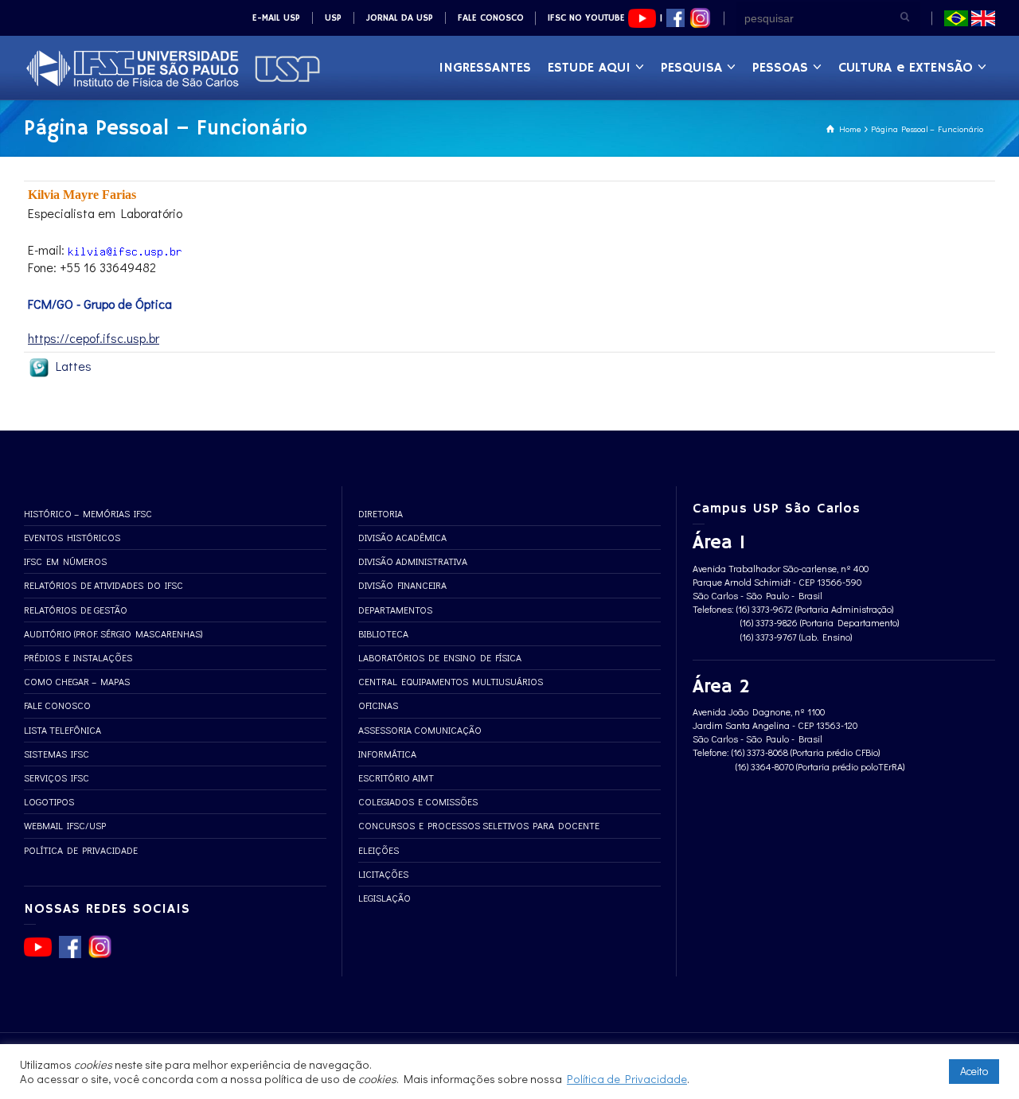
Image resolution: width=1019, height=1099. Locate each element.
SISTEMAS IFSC (56, 753)
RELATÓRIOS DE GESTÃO (75, 609)
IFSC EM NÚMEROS (65, 561)
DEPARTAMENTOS (395, 609)
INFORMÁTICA (387, 753)
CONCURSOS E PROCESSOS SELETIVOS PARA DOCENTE (478, 825)
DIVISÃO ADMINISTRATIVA (412, 561)
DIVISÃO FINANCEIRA (402, 585)
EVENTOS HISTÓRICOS (72, 537)
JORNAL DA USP (399, 18)
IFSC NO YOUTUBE (588, 18)
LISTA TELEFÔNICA (62, 729)
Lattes (71, 365)
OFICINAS (378, 705)
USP (333, 18)
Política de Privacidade (627, 1078)
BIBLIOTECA (383, 633)
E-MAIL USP (276, 18)
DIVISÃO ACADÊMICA (402, 537)
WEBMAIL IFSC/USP (65, 825)
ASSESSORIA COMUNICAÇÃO (420, 729)
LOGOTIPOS (49, 801)
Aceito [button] (974, 1070)
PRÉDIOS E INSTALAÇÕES (78, 657)
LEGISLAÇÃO (384, 897)
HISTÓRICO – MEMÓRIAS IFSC (88, 513)
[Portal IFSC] (173, 66)
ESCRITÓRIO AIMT (396, 777)
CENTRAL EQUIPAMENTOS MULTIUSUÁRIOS (450, 681)
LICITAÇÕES (383, 873)
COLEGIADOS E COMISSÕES (418, 801)
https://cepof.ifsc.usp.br (93, 337)
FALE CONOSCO (491, 18)
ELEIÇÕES (378, 850)
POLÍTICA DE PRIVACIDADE (81, 850)
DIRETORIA (380, 513)
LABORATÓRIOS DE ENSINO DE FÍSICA (439, 657)
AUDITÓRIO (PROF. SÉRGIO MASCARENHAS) (113, 633)
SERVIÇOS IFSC (56, 777)
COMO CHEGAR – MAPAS (77, 681)
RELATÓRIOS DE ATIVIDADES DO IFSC (103, 585)
